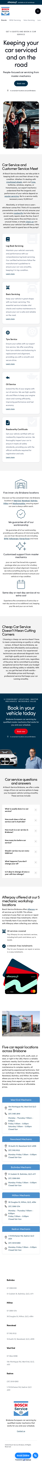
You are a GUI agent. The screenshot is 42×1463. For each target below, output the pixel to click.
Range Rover (24, 538)
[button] (38, 11)
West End (17, 500)
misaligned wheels (14, 182)
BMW (6, 538)
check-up (30, 221)
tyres (33, 182)
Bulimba (34, 500)
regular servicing (11, 196)
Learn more (10, 274)
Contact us (21, 1431)
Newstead (26, 500)
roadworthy (18, 213)
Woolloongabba (18, 503)
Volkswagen (14, 538)
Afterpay (31, 909)
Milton (5, 503)
